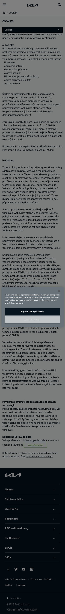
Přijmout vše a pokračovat (32, 311)
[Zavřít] (59, 290)
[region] (32, 307)
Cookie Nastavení (32, 320)
